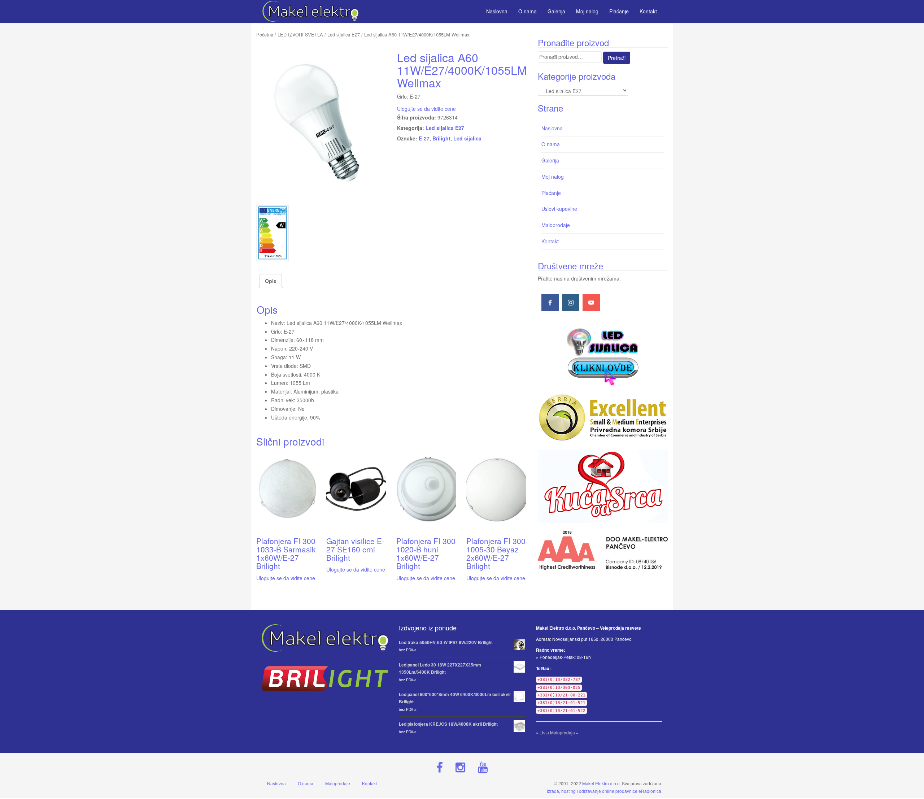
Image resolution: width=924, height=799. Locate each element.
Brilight (441, 138)
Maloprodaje (555, 225)
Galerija (550, 160)
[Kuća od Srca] (603, 486)
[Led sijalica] (603, 356)
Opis (270, 281)
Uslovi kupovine (559, 208)
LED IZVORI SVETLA (300, 34)
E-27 (424, 138)
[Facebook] (550, 302)
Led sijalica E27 (343, 34)
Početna (264, 34)
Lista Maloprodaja (557, 732)
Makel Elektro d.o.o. (601, 783)
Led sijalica (467, 138)
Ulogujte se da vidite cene (426, 108)
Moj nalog (552, 176)
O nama (550, 144)
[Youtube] (591, 302)
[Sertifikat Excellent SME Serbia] (603, 417)
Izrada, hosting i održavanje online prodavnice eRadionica (604, 791)
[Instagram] (570, 302)
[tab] (271, 281)
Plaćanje (551, 192)
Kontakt (550, 241)
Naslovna (552, 128)
